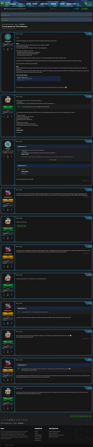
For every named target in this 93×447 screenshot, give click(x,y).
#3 (90, 141)
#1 (90, 33)
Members (53, 4)
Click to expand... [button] (53, 159)
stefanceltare (5, 28)
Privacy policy (38, 438)
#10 (90, 359)
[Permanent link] (23, 130)
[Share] (89, 34)
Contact (62, 4)
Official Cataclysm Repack (55, 431)
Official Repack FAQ (53, 433)
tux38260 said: (21, 146)
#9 (90, 331)
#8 (90, 303)
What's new (44, 4)
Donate (36, 431)
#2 (90, 96)
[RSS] (12, 445)
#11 (90, 388)
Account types (71, 4)
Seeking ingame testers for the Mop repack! (16, 9)
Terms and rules (38, 436)
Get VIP (28, 4)
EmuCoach (38, 440)
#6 (90, 246)
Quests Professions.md (22, 77)
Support (36, 433)
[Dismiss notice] (91, 13)
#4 (90, 189)
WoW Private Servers (53, 436)
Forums (20, 4)
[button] (24, 4)
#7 (90, 274)
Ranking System (38, 435)
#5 (90, 218)
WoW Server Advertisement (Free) (56, 435)
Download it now (5, 15)
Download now (4, 20)
